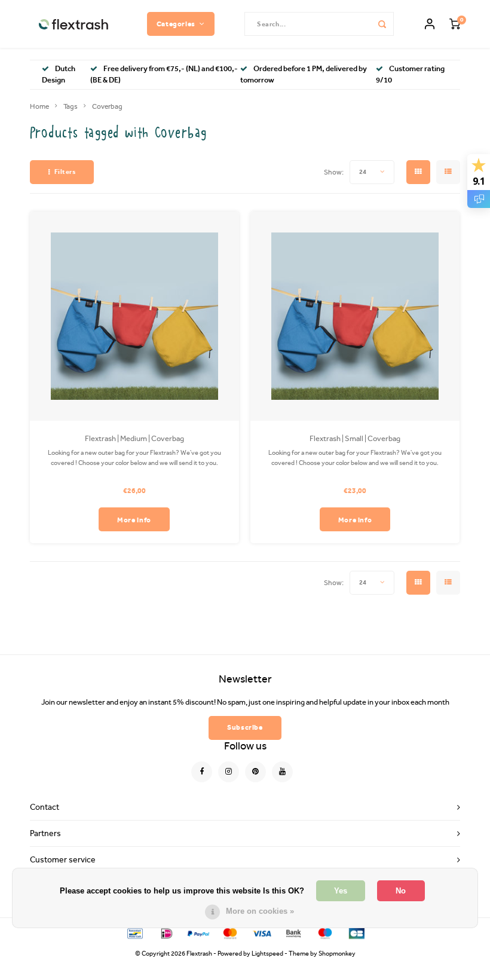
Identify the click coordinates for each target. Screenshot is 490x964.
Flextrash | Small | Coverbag (355, 438)
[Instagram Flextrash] (228, 771)
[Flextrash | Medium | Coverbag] (134, 316)
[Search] (382, 24)
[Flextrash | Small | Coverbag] (355, 316)
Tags (70, 106)
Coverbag (107, 106)
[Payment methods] (134, 932)
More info (134, 519)
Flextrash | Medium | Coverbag (134, 438)
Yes (340, 890)
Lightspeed (267, 953)
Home (39, 106)
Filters (65, 172)
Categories (176, 23)
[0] (454, 24)
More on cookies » (260, 911)
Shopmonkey (337, 953)
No (401, 890)
